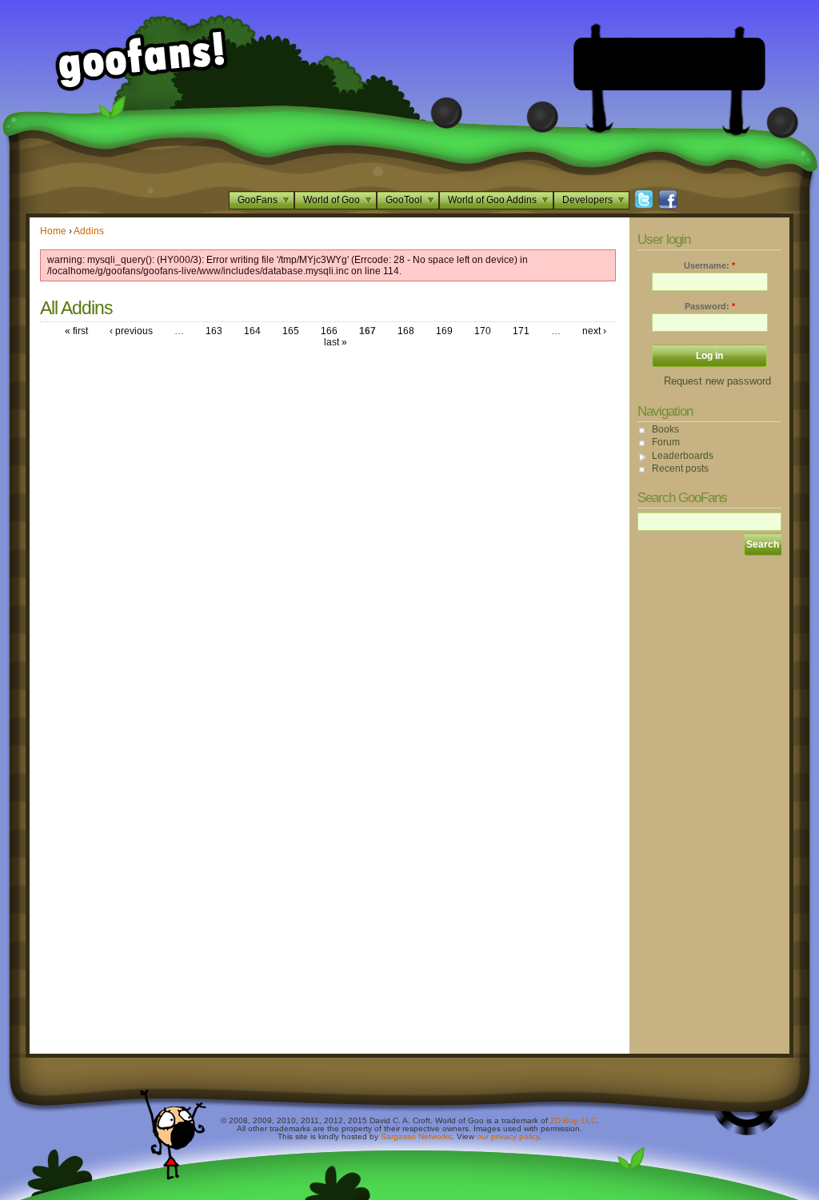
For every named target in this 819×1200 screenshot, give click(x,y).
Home (53, 231)
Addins (89, 231)
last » (335, 342)
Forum (666, 442)
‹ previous (131, 331)
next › (594, 331)
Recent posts (680, 468)
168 (406, 331)
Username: (709, 265)
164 (252, 331)
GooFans (258, 199)
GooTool (404, 199)
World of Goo (331, 199)
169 (444, 331)
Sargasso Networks (416, 1136)
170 (482, 331)
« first (76, 331)
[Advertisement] (669, 64)
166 (329, 331)
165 (290, 331)
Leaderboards (682, 455)
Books (665, 429)
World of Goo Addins (492, 199)
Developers (587, 199)
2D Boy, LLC (573, 1120)
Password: (710, 306)
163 (214, 331)
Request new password (717, 381)
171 (521, 331)
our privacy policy (508, 1136)
